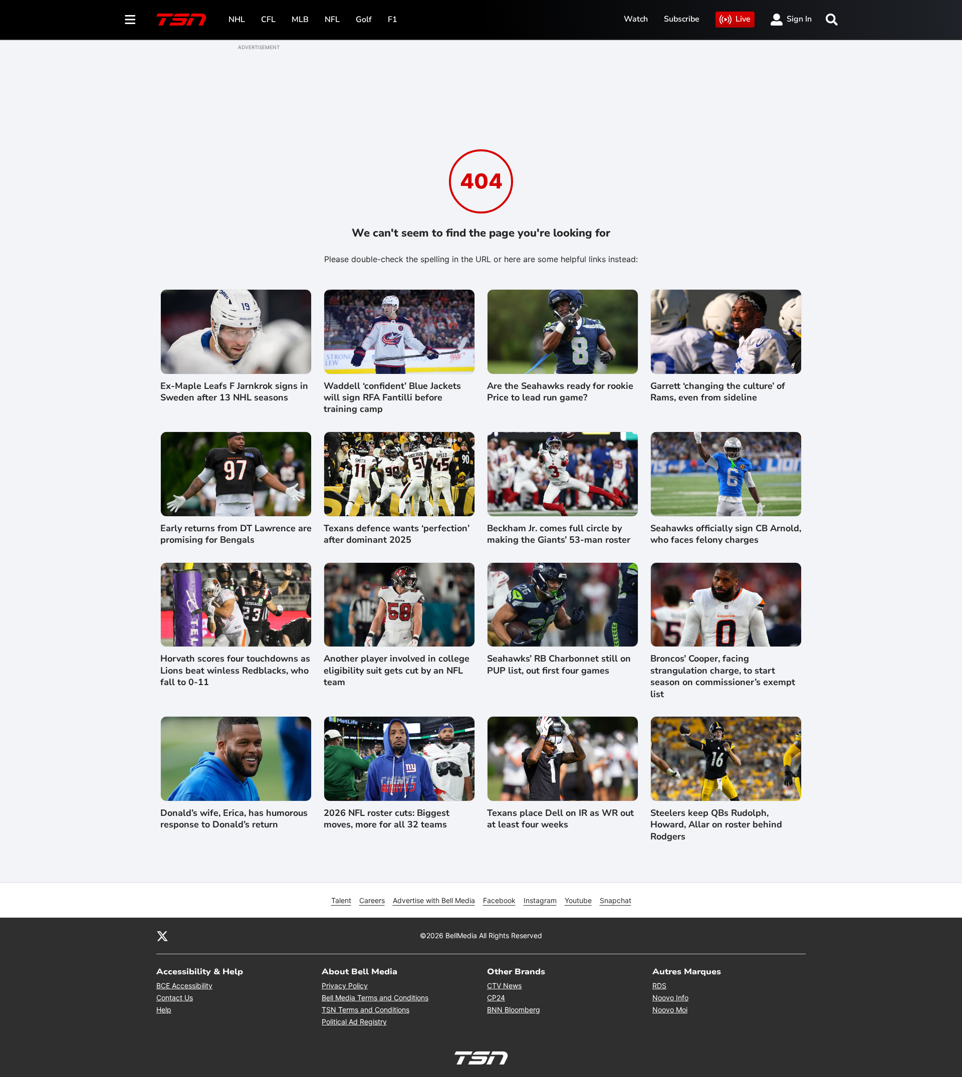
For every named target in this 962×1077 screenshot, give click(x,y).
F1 (392, 19)
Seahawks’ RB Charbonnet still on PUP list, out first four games (559, 664)
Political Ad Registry (354, 1021)
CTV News (504, 985)
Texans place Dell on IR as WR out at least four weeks (560, 818)
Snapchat (615, 900)
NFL (332, 19)
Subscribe (681, 19)
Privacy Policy (345, 985)
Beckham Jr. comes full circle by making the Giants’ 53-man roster (558, 534)
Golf (364, 19)
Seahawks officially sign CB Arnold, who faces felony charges (725, 534)
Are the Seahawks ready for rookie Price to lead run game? (560, 391)
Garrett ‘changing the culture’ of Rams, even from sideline (717, 391)
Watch (636, 19)
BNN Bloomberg (513, 1009)
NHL (236, 19)
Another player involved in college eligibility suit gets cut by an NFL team (396, 670)
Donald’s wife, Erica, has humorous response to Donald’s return (234, 818)
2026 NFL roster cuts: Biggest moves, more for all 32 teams (386, 818)
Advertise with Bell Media (434, 900)
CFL (268, 19)
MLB (300, 19)
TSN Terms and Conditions (365, 1009)
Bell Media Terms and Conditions (375, 997)
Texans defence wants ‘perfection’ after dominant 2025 (396, 534)
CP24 (496, 997)
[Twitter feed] (162, 936)
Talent (341, 900)
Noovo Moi (669, 1009)
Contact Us (174, 997)
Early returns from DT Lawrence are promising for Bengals (236, 534)
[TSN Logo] (181, 19)
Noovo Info (670, 997)
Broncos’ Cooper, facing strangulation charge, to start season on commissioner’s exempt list (722, 676)
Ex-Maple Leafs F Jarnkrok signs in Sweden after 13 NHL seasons (234, 391)
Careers (372, 900)
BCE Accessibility (184, 985)
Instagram (540, 900)
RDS (659, 985)
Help (163, 1009)
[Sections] (130, 20)
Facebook (499, 900)
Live (743, 19)
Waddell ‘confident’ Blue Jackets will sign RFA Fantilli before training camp (392, 397)
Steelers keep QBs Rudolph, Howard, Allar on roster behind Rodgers (716, 824)
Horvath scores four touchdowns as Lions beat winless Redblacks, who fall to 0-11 (235, 670)
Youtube (578, 900)
